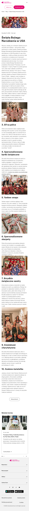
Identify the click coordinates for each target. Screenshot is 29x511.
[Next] (26, 456)
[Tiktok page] (16, 487)
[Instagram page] (12, 487)
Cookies (21, 502)
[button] (9, 7)
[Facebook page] (9, 487)
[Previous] (24, 456)
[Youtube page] (19, 487)
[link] (3, 11)
